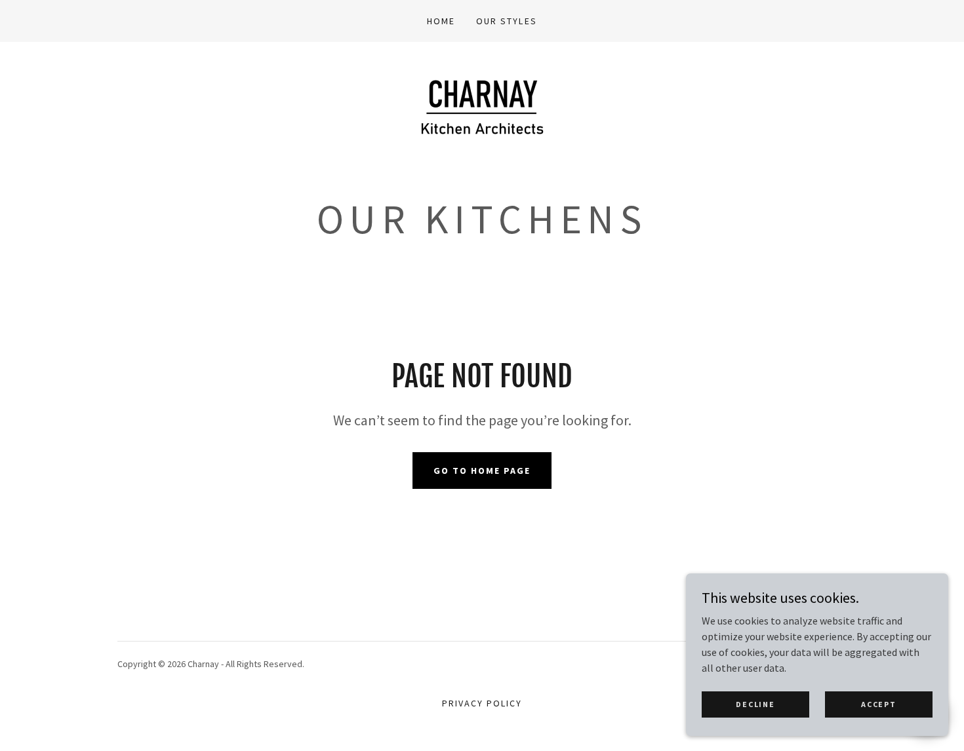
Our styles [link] (506, 21)
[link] (482, 121)
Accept (878, 704)
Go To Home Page (482, 470)
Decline (755, 704)
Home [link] (441, 21)
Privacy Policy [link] (482, 703)
